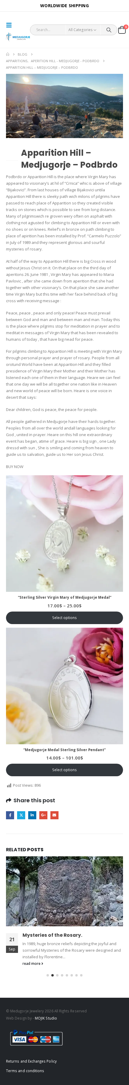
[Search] (108, 30)
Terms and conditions (25, 1069)
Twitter (21, 815)
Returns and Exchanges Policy (31, 1059)
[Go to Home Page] (7, 54)
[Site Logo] (18, 37)
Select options (64, 617)
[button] (11, 25)
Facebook (10, 815)
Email (54, 815)
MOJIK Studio (46, 1016)
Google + (43, 815)
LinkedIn (32, 815)
